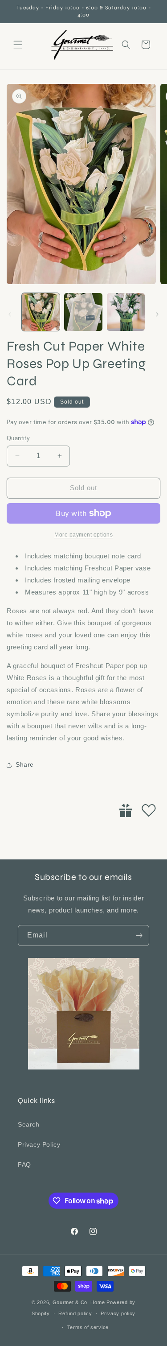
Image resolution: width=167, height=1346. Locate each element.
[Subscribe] (139, 935)
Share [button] (25, 764)
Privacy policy (118, 1313)
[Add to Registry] (125, 810)
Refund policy (75, 1313)
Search (29, 1124)
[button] (18, 44)
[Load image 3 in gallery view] (126, 312)
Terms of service (88, 1327)
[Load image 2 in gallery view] (83, 312)
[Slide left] (10, 314)
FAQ (24, 1164)
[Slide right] (157, 314)
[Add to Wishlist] (149, 810)
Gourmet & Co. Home (79, 1302)
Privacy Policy (39, 1144)
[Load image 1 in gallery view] (41, 312)
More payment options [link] (83, 535)
